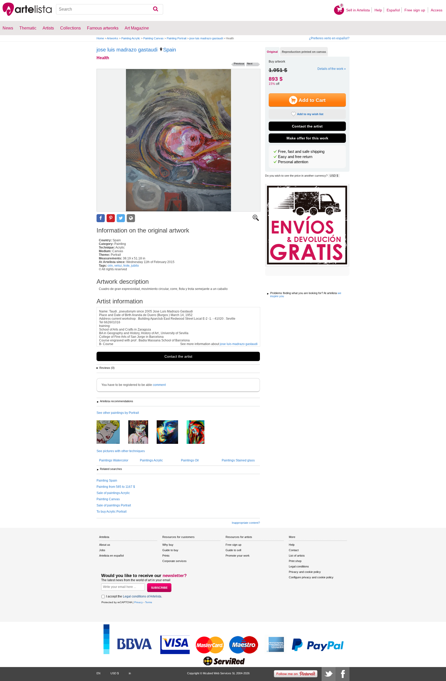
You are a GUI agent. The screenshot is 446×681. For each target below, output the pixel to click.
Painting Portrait (176, 38)
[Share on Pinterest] (111, 218)
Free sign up (415, 10)
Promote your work (238, 555)
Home (100, 38)
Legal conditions (299, 566)
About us (104, 544)
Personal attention (293, 162)
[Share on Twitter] (121, 218)
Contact (294, 550)
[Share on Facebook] (101, 218)
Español (393, 10)
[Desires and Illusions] (171, 432)
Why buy (167, 544)
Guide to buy (170, 550)
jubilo (135, 265)
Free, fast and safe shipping (301, 151)
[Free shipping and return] (307, 225)
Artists (48, 28)
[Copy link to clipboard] (131, 218)
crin (110, 265)
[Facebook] (342, 674)
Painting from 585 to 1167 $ (116, 487)
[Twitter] (329, 674)
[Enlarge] (256, 220)
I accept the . (134, 596)
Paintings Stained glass (238, 460)
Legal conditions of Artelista (142, 596)
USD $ (334, 175)
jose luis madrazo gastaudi (206, 38)
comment (159, 385)
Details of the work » (331, 69)
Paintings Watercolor (113, 460)
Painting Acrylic (130, 38)
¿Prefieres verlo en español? (329, 38)
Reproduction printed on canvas (304, 51)
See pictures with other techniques (121, 451)
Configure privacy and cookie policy (311, 577)
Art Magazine (137, 28)
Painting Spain (107, 480)
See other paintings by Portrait (118, 413)
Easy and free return (295, 157)
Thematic (27, 28)
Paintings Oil (190, 460)
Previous (239, 63)
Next (249, 63)
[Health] (178, 140)
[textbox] (109, 9)
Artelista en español (111, 555)
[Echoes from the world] (199, 432)
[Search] (155, 9)
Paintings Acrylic (151, 460)
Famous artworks (102, 28)
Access (436, 10)
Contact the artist (178, 356)
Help (378, 10)
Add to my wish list (310, 114)
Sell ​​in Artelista (358, 10)
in (130, 673)
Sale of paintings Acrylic (113, 493)
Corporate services (174, 561)
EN (98, 673)
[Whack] (112, 432)
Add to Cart (312, 100)
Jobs (102, 550)
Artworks (112, 38)
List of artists (297, 555)
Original (272, 51)
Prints (166, 555)
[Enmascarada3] (142, 432)
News (8, 28)
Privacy (138, 602)
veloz (118, 265)
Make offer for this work (307, 138)
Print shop (295, 561)
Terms (148, 602)
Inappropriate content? (246, 522)
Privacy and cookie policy (305, 571)
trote (126, 265)
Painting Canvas (153, 38)
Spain (169, 50)
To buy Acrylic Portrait (111, 511)
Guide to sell (233, 550)
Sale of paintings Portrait (114, 505)
